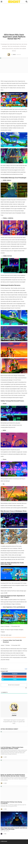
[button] (1, 1)
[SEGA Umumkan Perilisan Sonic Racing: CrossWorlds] (14, 793)
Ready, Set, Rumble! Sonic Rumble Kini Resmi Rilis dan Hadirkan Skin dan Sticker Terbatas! (13, 775)
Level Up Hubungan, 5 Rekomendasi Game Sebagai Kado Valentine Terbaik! (12, 748)
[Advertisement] (14, 19)
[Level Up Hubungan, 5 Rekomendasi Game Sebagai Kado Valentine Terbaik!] (14, 738)
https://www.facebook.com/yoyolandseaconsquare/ (13, 637)
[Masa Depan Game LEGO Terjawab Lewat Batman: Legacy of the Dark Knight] (14, 819)
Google (15, 676)
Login (26, 668)
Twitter (15, 679)
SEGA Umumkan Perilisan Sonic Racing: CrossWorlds (11, 802)
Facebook (14, 673)
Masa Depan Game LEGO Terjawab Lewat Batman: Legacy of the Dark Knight (14, 828)
